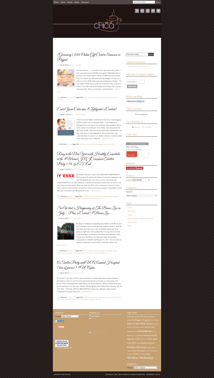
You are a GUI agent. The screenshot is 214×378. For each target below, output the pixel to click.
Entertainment (108, 251)
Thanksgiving (153, 351)
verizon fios (142, 354)
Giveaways (70, 97)
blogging (100, 144)
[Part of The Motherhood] (97, 333)
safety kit (64, 299)
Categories (129, 192)
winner (148, 354)
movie (154, 335)
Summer (111, 97)
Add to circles (131, 155)
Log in (157, 374)
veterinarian (98, 299)
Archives (129, 180)
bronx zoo (85, 251)
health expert (102, 297)
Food (133, 331)
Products (81, 198)
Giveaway (98, 97)
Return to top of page (62, 374)
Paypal (103, 97)
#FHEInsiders (131, 317)
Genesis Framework (137, 374)
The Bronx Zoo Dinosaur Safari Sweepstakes (93, 253)
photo (139, 343)
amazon (85, 97)
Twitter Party (97, 198)
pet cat (107, 297)
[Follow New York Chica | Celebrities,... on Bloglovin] (135, 102)
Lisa (70, 65)
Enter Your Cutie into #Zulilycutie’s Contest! (86, 109)
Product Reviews (136, 347)
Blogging (69, 196)
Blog (133, 320)
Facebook (147, 327)
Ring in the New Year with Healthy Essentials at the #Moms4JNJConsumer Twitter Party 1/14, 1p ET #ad (88, 159)
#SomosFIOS (140, 317)
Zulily (112, 144)
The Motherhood (88, 198)
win (102, 198)
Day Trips (70, 251)
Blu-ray (152, 320)
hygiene (115, 196)
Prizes (107, 97)
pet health (112, 297)
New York (144, 339)
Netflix (138, 339)
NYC (134, 343)
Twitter (73, 299)
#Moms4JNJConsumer (88, 196)
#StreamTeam (149, 317)
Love (136, 335)
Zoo (106, 253)
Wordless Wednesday (140, 357)
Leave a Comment (81, 114)
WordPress (150, 374)
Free (137, 331)
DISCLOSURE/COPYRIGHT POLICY (140, 218)
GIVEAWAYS (132, 222)
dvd (154, 324)
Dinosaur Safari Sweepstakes (96, 251)
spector (69, 299)
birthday (129, 320)
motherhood (146, 335)
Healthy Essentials (108, 196)
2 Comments (77, 65)
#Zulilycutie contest (85, 144)
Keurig (154, 331)
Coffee (156, 320)
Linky (132, 335)
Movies (131, 339)
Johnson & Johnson (63, 198)
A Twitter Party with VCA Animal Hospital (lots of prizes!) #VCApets (88, 265)
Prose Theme (123, 374)
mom (140, 335)
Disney (149, 323)
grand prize (95, 297)
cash (89, 97)
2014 (96, 196)
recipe (149, 347)
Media (77, 2)
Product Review (148, 343)
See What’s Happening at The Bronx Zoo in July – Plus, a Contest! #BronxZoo (88, 211)
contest (93, 97)
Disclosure (85, 2)
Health (100, 196)
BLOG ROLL (132, 211)
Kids (128, 335)
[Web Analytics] (59, 327)
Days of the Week (136, 323)
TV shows (130, 354)
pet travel (118, 297)
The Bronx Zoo (76, 253)
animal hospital (87, 297)
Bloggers (138, 320)
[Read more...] (108, 138)
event (141, 327)
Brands (69, 2)
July (66, 253)
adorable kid (94, 144)
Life (68, 144)
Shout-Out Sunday (138, 351)
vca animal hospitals (88, 299)
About (63, 2)
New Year (72, 198)
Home (56, 2)
